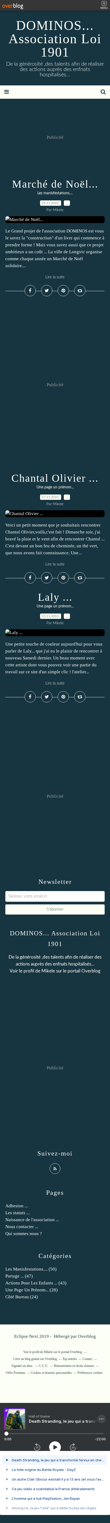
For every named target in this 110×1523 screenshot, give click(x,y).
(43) (35, 1282)
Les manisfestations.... (55, 193)
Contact (87, 1359)
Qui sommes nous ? (23, 1233)
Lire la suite (55, 277)
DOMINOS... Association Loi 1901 (55, 39)
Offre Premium (15, 1373)
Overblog (87, 1336)
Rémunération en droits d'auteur (74, 1366)
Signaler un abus (22, 1366)
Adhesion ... (16, 1205)
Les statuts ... (17, 1212)
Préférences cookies (90, 1373)
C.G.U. (43, 1366)
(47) (19, 1276)
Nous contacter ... (21, 1226)
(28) (31, 1289)
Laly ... (55, 597)
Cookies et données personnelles (51, 1373)
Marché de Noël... (55, 184)
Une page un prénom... (55, 487)
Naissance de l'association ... (32, 1219)
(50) (31, 1269)
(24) (21, 1296)
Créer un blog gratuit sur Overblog (35, 1359)
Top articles (69, 1359)
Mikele (48, 971)
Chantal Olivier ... (55, 478)
